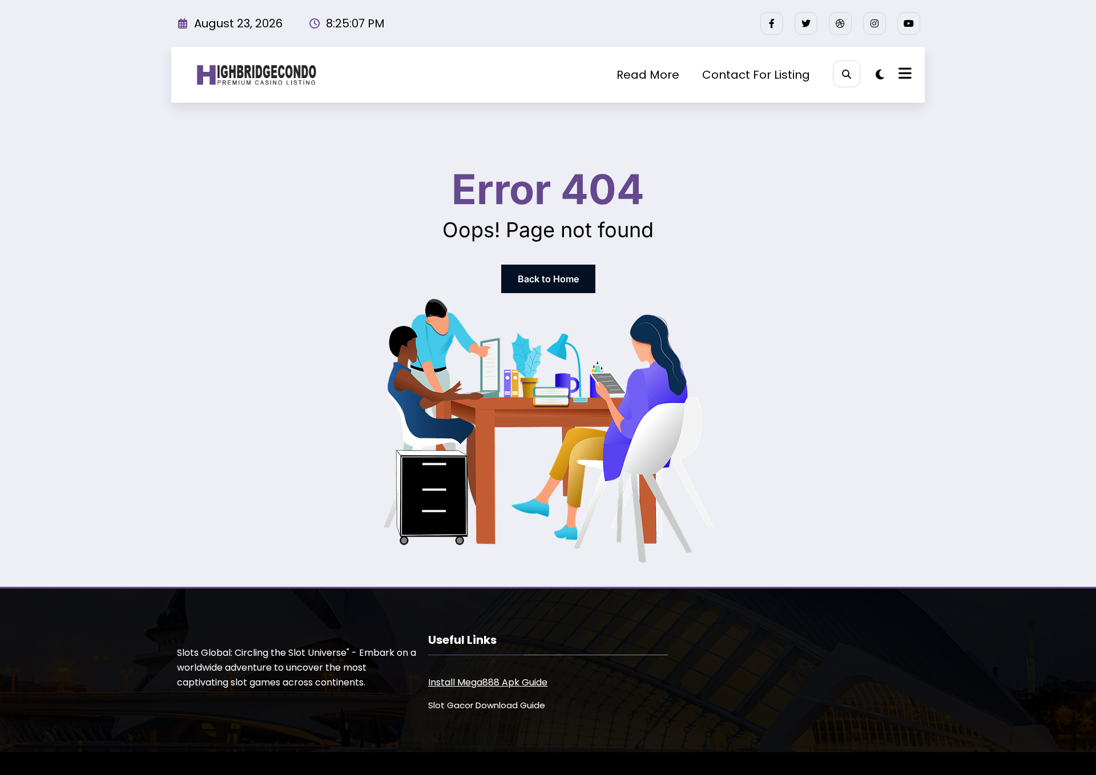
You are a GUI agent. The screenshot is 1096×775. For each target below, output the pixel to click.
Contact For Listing (756, 75)
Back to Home (548, 279)
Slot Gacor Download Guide (486, 705)
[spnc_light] (880, 75)
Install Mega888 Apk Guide (487, 682)
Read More (647, 75)
